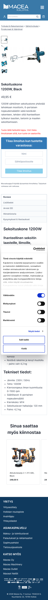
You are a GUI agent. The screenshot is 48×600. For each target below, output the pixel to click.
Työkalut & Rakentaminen (12, 26)
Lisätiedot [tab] (8, 202)
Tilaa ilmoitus (24, 170)
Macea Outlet (10, 569)
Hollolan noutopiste (13, 511)
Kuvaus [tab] (7, 197)
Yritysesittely (10, 507)
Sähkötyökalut (32, 26)
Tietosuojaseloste (12, 547)
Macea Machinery (12, 564)
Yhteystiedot (10, 521)
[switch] (41, 304)
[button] (4, 39)
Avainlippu (8, 516)
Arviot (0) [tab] (8, 208)
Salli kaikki (24, 340)
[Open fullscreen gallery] (44, 72)
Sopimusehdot (11, 542)
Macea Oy (8, 560)
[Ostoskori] (43, 16)
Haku (38, 17)
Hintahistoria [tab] (9, 214)
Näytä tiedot (34, 331)
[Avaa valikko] (42, 7)
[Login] (4, 16)
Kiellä (24, 348)
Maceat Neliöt (10, 573)
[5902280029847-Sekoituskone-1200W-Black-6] (27, 54)
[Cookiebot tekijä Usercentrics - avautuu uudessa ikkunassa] (34, 249)
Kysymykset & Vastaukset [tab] (16, 219)
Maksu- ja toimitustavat (16, 533)
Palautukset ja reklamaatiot (17, 538)
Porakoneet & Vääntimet (12, 29)
